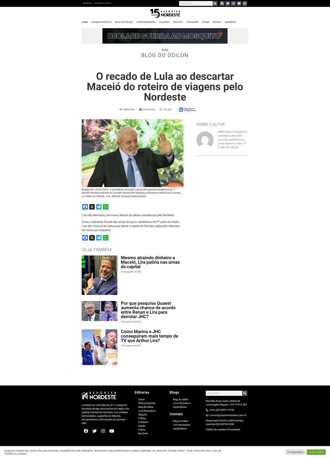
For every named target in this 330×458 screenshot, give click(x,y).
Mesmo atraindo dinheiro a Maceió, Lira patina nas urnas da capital (150, 262)
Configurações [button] (295, 452)
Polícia (217, 22)
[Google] (244, 3)
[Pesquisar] (215, 3)
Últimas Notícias (101, 22)
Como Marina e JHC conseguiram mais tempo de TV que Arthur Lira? (149, 336)
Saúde (205, 22)
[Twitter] (227, 3)
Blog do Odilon (124, 22)
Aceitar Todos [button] (316, 452)
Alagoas (164, 22)
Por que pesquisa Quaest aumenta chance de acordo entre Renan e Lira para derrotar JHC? (148, 310)
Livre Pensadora (146, 22)
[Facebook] (222, 3)
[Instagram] (233, 3)
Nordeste (230, 22)
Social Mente (180, 407)
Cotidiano (193, 22)
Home (85, 22)
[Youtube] (239, 3)
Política (178, 22)
